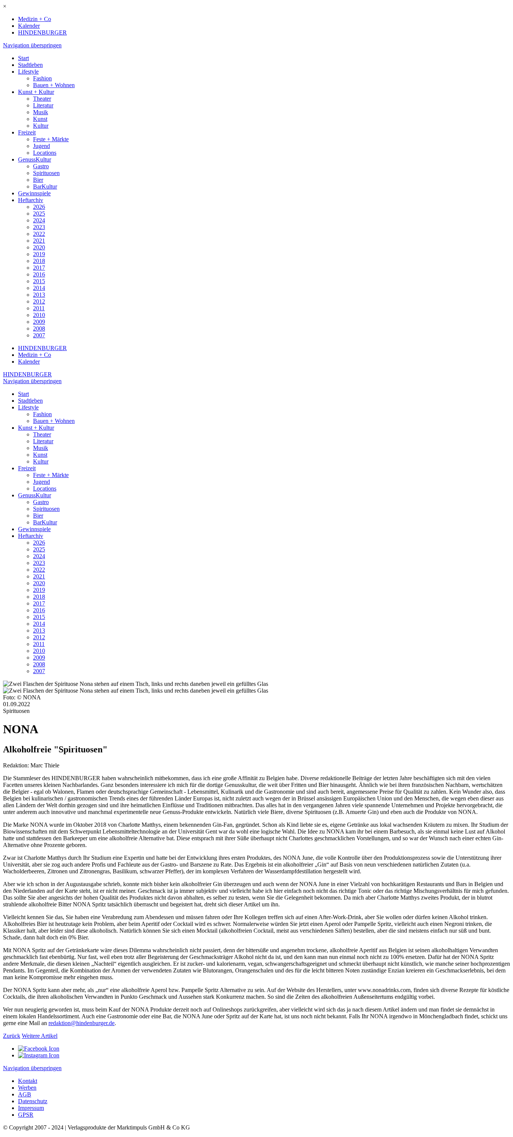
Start (23, 58)
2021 (39, 240)
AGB (24, 1094)
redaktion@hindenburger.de (81, 1023)
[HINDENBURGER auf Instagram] (38, 1055)
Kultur (40, 125)
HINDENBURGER (42, 32)
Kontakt (27, 1081)
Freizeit (27, 132)
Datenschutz (32, 1101)
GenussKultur (34, 159)
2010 (39, 315)
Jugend (41, 146)
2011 (39, 308)
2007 (39, 335)
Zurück (11, 1036)
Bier (38, 180)
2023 (39, 227)
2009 (39, 322)
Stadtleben (30, 65)
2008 (39, 328)
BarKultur (45, 186)
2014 (39, 288)
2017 (39, 267)
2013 (39, 294)
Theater (42, 98)
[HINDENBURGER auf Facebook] (38, 1048)
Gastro (41, 166)
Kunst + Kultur (36, 92)
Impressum (31, 1108)
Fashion (42, 78)
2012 (39, 301)
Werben (27, 1087)
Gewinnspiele (34, 193)
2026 (39, 207)
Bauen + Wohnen (54, 85)
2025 (39, 213)
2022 (39, 234)
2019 (39, 254)
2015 (39, 281)
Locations (44, 152)
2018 (39, 261)
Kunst (40, 119)
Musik (40, 112)
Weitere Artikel (39, 1036)
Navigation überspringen (32, 45)
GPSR (25, 1114)
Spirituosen (46, 173)
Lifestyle (28, 71)
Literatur (43, 105)
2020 (39, 247)
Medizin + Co (34, 19)
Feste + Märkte (51, 139)
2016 (39, 274)
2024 (39, 220)
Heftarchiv (30, 200)
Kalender (29, 26)
